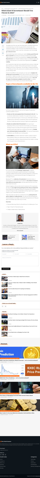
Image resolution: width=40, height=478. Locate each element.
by (10, 280)
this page (30, 80)
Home (2, 8)
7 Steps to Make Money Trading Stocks (16, 209)
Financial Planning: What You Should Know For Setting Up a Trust (22, 204)
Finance (32, 461)
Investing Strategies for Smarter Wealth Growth (10, 8)
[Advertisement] (20, 428)
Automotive (33, 462)
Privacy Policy (2, 466)
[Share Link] (2, 49)
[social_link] (3, 306)
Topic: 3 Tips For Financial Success (15, 206)
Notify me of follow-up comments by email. (10, 250)
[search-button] (36, 2)
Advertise (2, 464)
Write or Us (2, 462)
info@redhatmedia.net (4, 450)
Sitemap (1, 468)
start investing (18, 54)
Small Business (34, 464)
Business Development (35, 466)
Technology (33, 459)
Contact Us (2, 461)
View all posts (20, 230)
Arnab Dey (4, 15)
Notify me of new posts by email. (8, 251)
